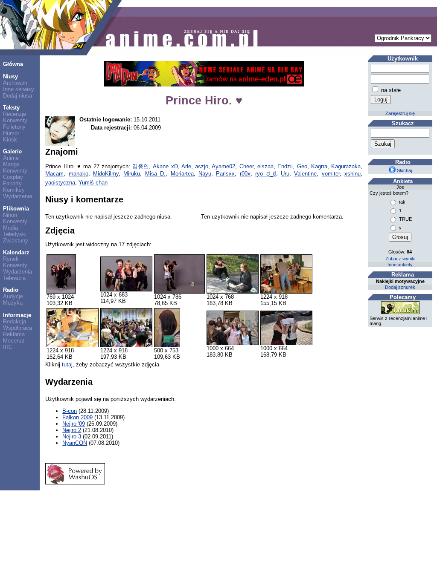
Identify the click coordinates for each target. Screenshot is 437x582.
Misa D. (155, 173)
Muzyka (13, 303)
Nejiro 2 (71, 430)
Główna (13, 64)
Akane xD (165, 166)
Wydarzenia (17, 196)
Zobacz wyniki (400, 258)
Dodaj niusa (17, 95)
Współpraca (17, 328)
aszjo (201, 166)
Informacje (17, 315)
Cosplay (13, 177)
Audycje (13, 296)
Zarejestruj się (400, 113)
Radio (10, 290)
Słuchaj (404, 170)
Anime (11, 158)
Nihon (10, 215)
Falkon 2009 (77, 417)
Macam (54, 173)
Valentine (305, 173)
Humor (11, 133)
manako (78, 173)
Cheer (246, 166)
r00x (245, 173)
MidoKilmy (106, 173)
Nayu (204, 173)
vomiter (331, 173)
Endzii (285, 166)
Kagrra (319, 166)
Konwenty (15, 120)
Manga (11, 164)
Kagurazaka (346, 166)
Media (10, 228)
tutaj (67, 364)
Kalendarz (16, 252)
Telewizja (14, 278)
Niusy (10, 76)
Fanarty (12, 183)
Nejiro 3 (71, 436)
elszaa (265, 166)
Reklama (14, 334)
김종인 (140, 166)
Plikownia (16, 208)
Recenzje (14, 114)
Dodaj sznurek (400, 287)
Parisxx (225, 173)
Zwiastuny (15, 240)
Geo (302, 166)
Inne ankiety (400, 264)
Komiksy (14, 190)
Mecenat (13, 340)
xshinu (352, 173)
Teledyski (14, 234)
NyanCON (74, 443)
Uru (285, 173)
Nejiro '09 (73, 424)
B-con (69, 411)
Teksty (11, 107)
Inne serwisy (18, 89)
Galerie (12, 151)
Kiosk (10, 139)
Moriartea (182, 173)
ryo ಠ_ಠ (265, 173)
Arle (186, 166)
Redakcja (14, 321)
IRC (7, 347)
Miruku (131, 173)
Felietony (14, 127)
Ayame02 (223, 166)
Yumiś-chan (93, 182)
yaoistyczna (60, 182)
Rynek (11, 259)
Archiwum (15, 83)
